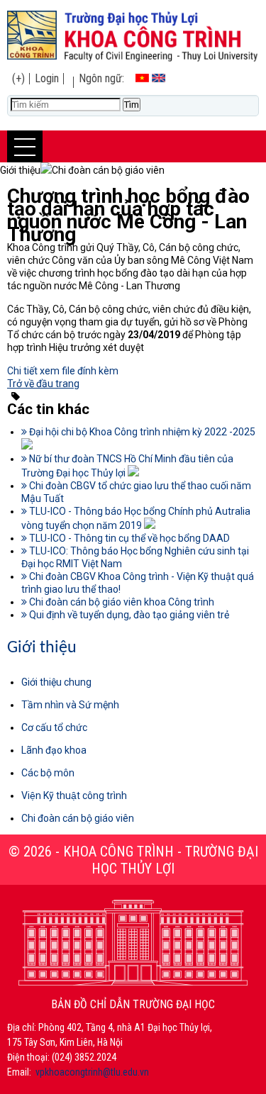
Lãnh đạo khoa (54, 750)
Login (47, 78)
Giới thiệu (42, 648)
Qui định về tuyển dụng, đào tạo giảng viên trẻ (128, 614)
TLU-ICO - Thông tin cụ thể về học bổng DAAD (128, 538)
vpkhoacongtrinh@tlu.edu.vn (92, 1072)
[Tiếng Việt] (142, 78)
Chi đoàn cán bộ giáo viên (77, 818)
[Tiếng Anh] (158, 78)
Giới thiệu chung (56, 682)
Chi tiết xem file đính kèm (62, 370)
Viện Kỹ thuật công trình (74, 795)
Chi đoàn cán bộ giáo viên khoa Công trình (120, 602)
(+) (18, 78)
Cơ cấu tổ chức (54, 727)
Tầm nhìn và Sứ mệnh (70, 704)
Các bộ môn (47, 772)
